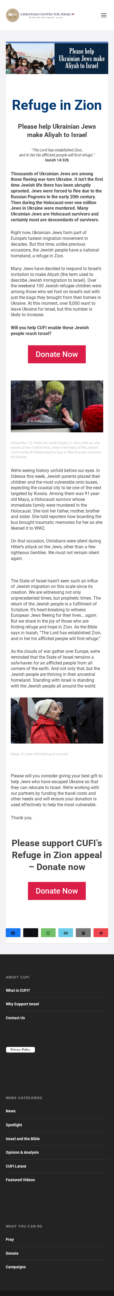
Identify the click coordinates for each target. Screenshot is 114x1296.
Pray (10, 1239)
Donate (12, 1253)
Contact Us (15, 1018)
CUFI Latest (16, 1166)
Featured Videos (20, 1180)
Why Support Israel (22, 1004)
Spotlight (14, 1125)
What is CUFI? (18, 990)
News (10, 1111)
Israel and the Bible (23, 1139)
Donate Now (57, 354)
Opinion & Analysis (22, 1152)
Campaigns (16, 1267)
